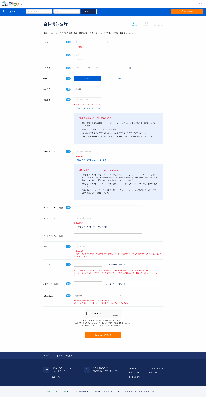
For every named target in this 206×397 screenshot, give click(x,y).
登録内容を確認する (103, 335)
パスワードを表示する (117, 265)
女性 (119, 79)
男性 (88, 79)
